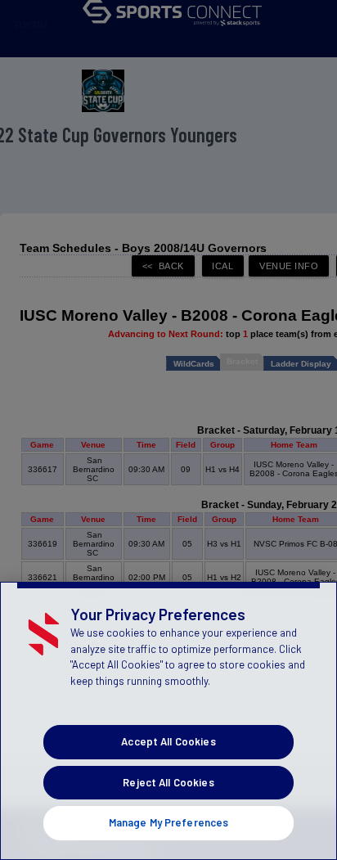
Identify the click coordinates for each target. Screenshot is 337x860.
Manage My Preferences (169, 822)
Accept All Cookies (168, 741)
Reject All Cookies (168, 782)
